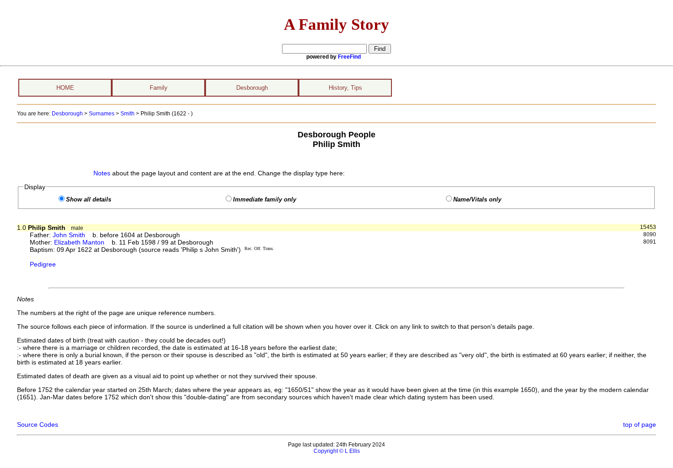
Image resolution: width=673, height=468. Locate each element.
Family (159, 87)
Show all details (88, 199)
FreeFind (349, 57)
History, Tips (345, 87)
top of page (639, 424)
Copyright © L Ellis (337, 451)
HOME (65, 87)
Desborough (252, 87)
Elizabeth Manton (79, 242)
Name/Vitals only (477, 199)
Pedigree (43, 264)
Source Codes (37, 424)
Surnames (101, 113)
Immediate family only (264, 199)
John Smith (69, 235)
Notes (101, 173)
